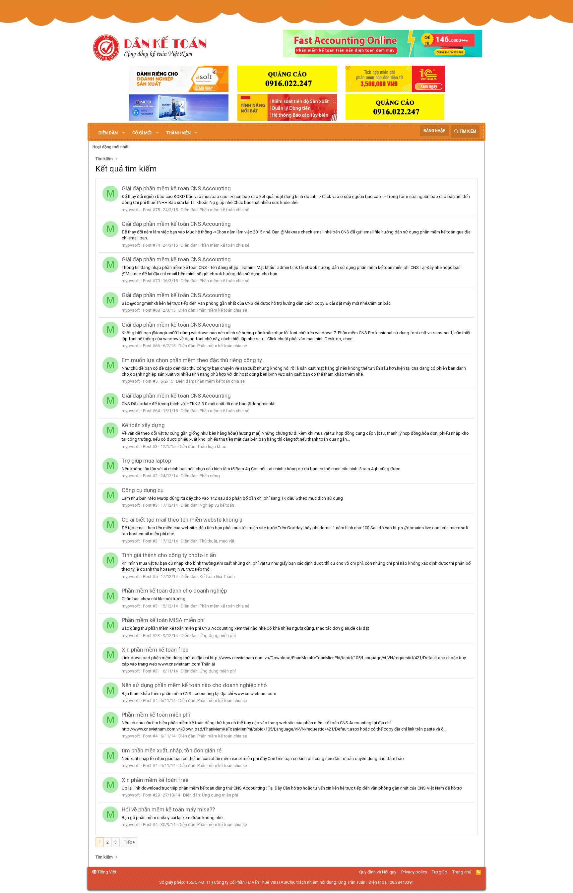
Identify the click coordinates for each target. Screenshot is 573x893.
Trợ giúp (439, 871)
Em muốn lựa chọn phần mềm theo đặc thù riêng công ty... (194, 360)
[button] (123, 133)
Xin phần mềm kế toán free (155, 649)
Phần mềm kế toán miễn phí (156, 714)
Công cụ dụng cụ (142, 490)
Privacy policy (414, 871)
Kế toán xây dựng (143, 425)
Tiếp (128, 842)
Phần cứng (210, 475)
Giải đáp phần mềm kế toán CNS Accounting (176, 188)
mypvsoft (131, 209)
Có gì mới (142, 132)
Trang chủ (461, 871)
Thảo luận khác (211, 446)
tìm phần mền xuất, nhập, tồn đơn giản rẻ (172, 750)
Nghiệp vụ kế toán (217, 505)
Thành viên (178, 132)
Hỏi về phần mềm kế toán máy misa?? (168, 809)
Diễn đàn (108, 132)
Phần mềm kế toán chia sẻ (224, 209)
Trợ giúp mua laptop (146, 460)
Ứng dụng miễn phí (218, 635)
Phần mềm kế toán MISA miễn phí (163, 620)
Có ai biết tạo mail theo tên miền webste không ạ (182, 519)
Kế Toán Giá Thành (217, 576)
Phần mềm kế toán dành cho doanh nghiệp (174, 590)
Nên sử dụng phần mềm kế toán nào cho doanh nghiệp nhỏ (194, 685)
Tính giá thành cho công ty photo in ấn (169, 555)
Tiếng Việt (106, 871)
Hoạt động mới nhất (111, 147)
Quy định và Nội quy (377, 871)
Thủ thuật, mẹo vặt (217, 541)
